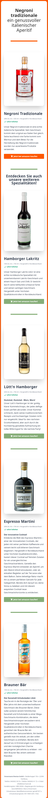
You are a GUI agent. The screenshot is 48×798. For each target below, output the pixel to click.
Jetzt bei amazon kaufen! (25, 301)
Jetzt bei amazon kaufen (25, 156)
